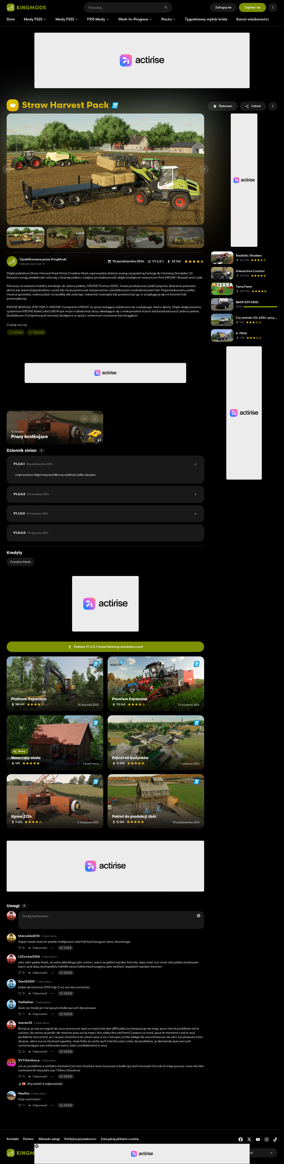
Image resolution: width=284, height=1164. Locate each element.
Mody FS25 (33, 19)
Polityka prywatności (80, 1139)
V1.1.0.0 (30, 513)
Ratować (225, 106)
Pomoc (28, 1139)
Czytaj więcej (17, 325)
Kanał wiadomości (252, 19)
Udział (256, 106)
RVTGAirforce (28, 1060)
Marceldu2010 (29, 936)
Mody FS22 (64, 19)
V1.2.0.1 (33, 464)
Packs (166, 19)
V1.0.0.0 (30, 533)
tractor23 (25, 1023)
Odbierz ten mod (30, 263)
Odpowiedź (40, 947)
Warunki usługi (49, 1139)
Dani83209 (26, 981)
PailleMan (26, 1002)
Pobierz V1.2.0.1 (108, 647)
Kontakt (13, 1139)
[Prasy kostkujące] (91, 436)
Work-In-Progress (133, 19)
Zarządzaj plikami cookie (120, 1139)
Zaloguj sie (223, 7)
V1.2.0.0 (31, 494)
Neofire (23, 1093)
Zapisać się (252, 7)
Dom (11, 19)
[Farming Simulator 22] (115, 105)
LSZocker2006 (29, 957)
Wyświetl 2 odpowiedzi (45, 1084)
